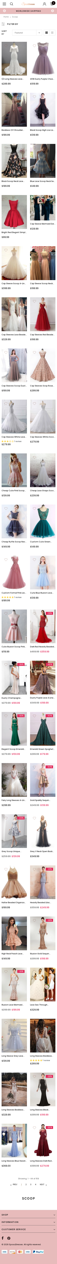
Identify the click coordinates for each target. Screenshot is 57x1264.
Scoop (15, 17)
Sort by (4, 32)
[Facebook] (3, 1238)
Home (6, 17)
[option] (28, 11)
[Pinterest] (8, 1238)
